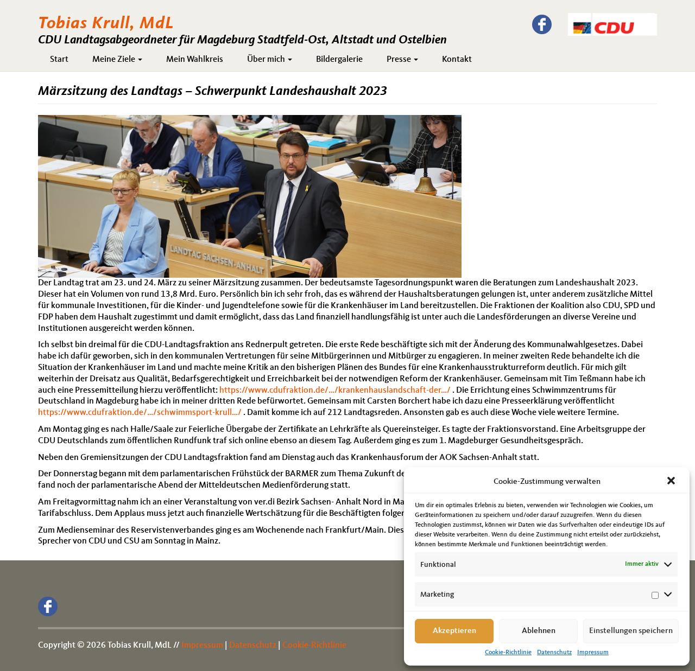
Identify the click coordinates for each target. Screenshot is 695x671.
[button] (672, 481)
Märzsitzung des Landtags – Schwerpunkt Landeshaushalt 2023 (212, 91)
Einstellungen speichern (631, 631)
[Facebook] (542, 24)
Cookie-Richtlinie (508, 652)
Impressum (593, 652)
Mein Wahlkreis (194, 59)
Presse (400, 59)
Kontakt (457, 59)
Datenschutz (554, 652)
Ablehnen (538, 631)
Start (59, 59)
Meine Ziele (114, 59)
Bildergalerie (339, 59)
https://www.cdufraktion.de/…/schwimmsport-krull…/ (140, 412)
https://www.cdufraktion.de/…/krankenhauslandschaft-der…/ (335, 390)
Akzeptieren (454, 631)
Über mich (267, 59)
